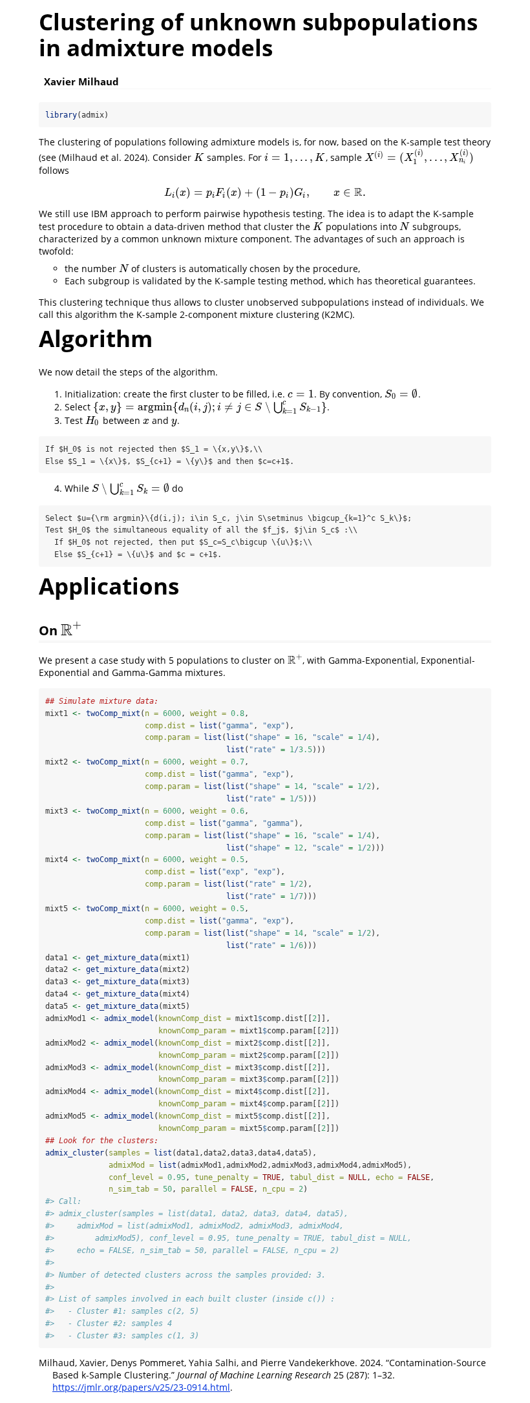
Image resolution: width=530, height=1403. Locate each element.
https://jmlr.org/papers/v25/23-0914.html (141, 1387)
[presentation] (199, 157)
